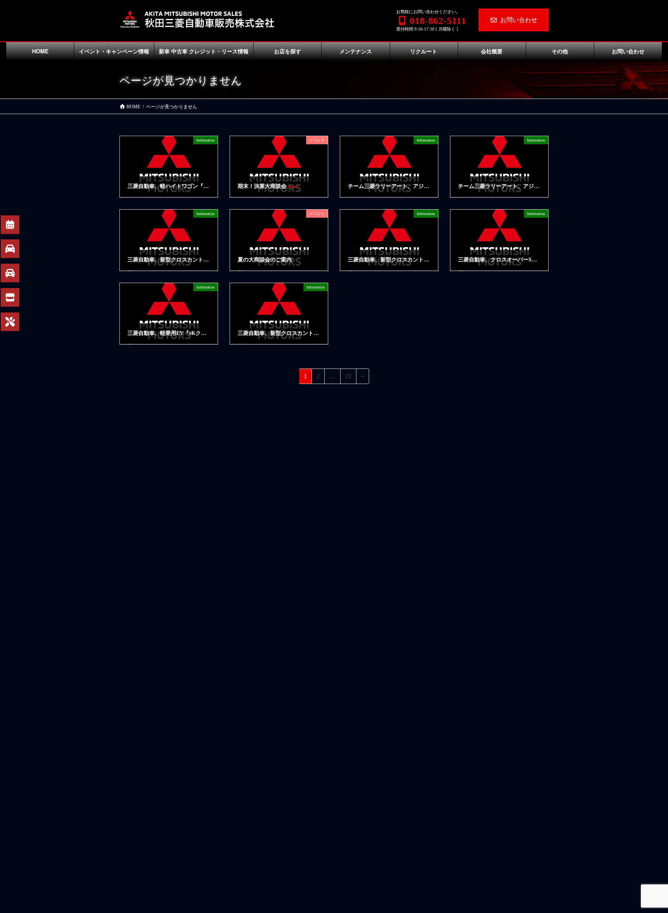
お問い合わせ (518, 20)
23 (348, 378)
